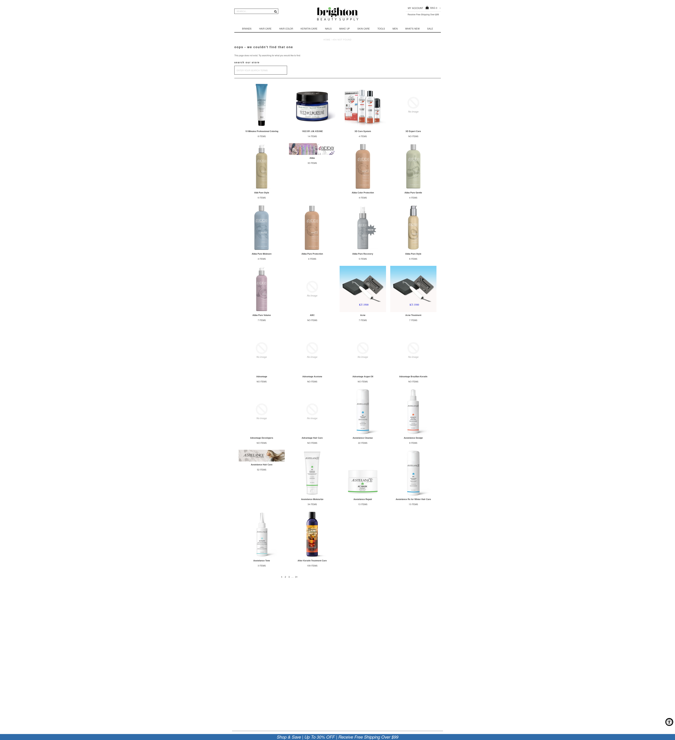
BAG (433, 7)
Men (395, 28)
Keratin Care (309, 28)
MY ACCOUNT (415, 8)
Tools (381, 28)
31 (296, 576)
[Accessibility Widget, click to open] (669, 722)
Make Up (344, 28)
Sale (430, 28)
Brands (247, 28)
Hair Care (265, 28)
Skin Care (363, 28)
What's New (412, 28)
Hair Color (286, 28)
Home (326, 39)
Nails (328, 28)
